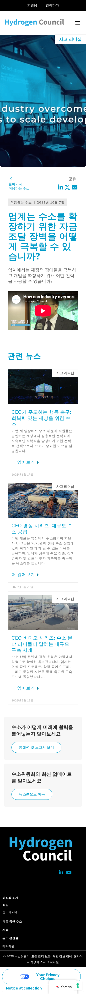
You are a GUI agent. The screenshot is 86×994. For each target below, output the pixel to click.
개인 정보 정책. (63, 956)
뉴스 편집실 (10, 938)
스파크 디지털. (50, 962)
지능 (5, 930)
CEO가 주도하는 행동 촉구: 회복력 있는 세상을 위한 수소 (41, 418)
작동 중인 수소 (12, 921)
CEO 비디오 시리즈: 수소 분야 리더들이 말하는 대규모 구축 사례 (42, 644)
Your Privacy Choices (47, 976)
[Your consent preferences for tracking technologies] (77, 985)
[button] (77, 23)
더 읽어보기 (23, 462)
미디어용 (8, 946)
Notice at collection (24, 988)
